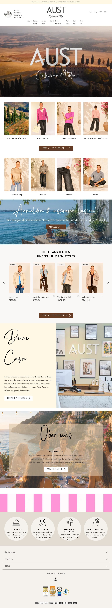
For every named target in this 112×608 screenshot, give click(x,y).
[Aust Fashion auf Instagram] (56, 579)
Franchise (67, 22)
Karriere (74, 22)
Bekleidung (35, 22)
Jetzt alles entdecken (54, 148)
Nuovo (29, 21)
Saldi (52, 21)
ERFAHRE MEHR (54, 469)
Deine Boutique (58, 22)
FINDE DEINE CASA (17, 398)
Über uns (81, 22)
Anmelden (55, 227)
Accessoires (44, 22)
